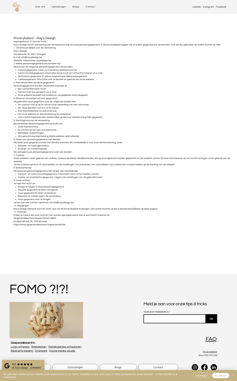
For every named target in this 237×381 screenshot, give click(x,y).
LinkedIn (197, 7)
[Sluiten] (233, 375)
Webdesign (38, 346)
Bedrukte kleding (22, 350)
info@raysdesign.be (63, 202)
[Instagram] (195, 367)
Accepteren (221, 375)
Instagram (208, 7)
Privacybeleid (210, 352)
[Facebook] (204, 367)
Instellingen (201, 375)
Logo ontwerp (20, 346)
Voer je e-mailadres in (156, 311)
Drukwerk (41, 350)
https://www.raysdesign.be (37, 60)
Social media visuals (62, 350)
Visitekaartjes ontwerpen (64, 346)
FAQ (211, 339)
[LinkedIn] (214, 367)
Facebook (221, 7)
